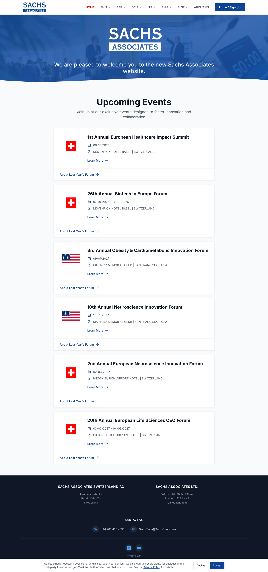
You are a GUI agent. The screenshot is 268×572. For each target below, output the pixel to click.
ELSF (181, 7)
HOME (90, 7)
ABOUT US (201, 7)
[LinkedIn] (129, 548)
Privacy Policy (134, 556)
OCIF (134, 7)
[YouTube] (139, 548)
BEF (119, 7)
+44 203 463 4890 (113, 529)
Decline (201, 565)
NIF (150, 7)
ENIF (165, 7)
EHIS (103, 7)
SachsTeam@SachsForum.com (157, 529)
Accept (217, 565)
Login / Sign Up (229, 7)
